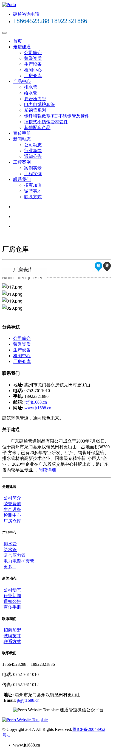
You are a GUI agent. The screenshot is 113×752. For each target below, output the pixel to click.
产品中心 (22, 81)
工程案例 (22, 162)
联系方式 (33, 196)
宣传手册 (22, 133)
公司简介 (33, 52)
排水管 (30, 87)
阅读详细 (47, 470)
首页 (17, 41)
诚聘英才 (33, 191)
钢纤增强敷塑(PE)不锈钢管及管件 (56, 116)
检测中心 (33, 70)
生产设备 (33, 64)
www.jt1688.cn (37, 408)
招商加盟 (33, 185)
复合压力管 (35, 98)
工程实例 (33, 173)
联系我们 (22, 179)
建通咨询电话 (26, 14)
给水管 (30, 93)
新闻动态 (22, 139)
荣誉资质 (33, 58)
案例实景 (33, 168)
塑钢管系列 (35, 110)
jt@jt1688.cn (35, 402)
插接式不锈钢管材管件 (46, 121)
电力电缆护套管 (39, 104)
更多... (10, 566)
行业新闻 (33, 150)
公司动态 (33, 144)
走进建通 (22, 46)
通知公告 (33, 156)
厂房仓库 (33, 75)
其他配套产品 (37, 127)
